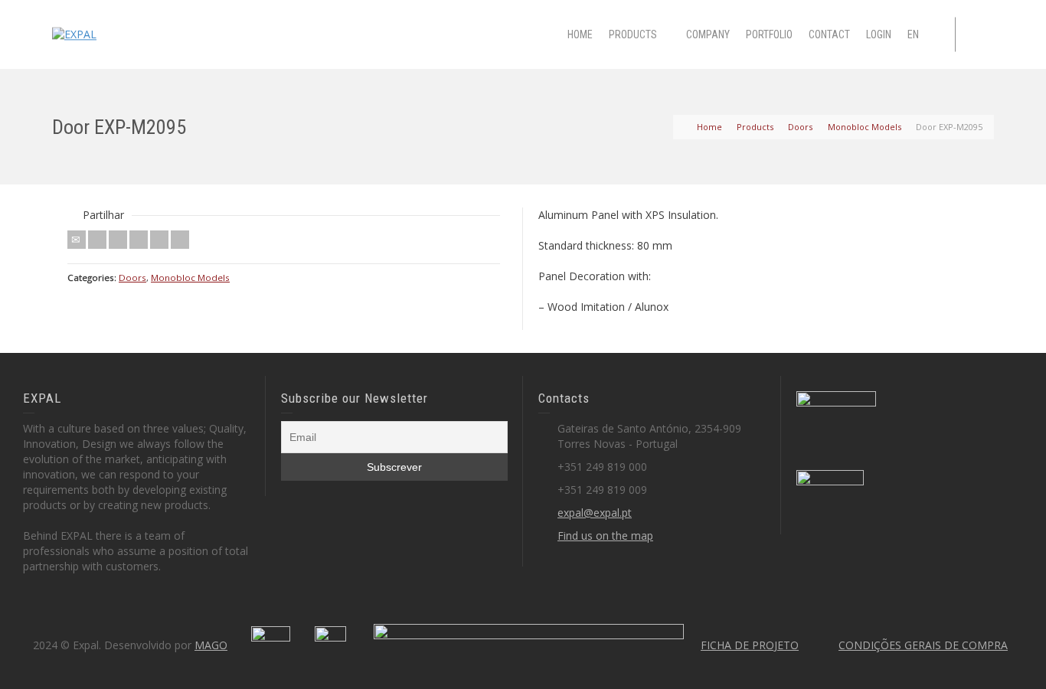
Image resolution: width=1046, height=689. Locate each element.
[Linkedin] (159, 239)
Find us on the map (605, 535)
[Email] (76, 239)
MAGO (210, 645)
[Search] (978, 34)
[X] (97, 239)
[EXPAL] (74, 33)
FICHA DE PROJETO (750, 645)
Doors (132, 277)
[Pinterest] (138, 239)
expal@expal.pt (594, 512)
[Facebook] (118, 239)
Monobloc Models (190, 277)
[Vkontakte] (180, 239)
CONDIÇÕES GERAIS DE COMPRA (923, 645)
